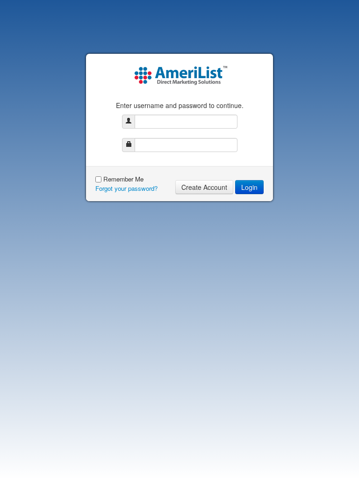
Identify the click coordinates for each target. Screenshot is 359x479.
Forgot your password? (126, 188)
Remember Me (123, 178)
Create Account (204, 187)
